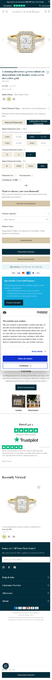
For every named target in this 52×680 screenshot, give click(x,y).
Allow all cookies (25, 359)
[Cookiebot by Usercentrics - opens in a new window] (36, 312)
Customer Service (11, 585)
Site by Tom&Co (34, 613)
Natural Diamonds (13, 122)
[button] (49, 1)
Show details (37, 351)
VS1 (42, 166)
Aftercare (7, 593)
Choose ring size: (9, 213)
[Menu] (3, 11)
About (5, 601)
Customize (23, 366)
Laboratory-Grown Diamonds (38, 122)
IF (7, 166)
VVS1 (18, 166)
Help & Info (8, 577)
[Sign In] (45, 11)
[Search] (6, 11)
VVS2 (30, 166)
